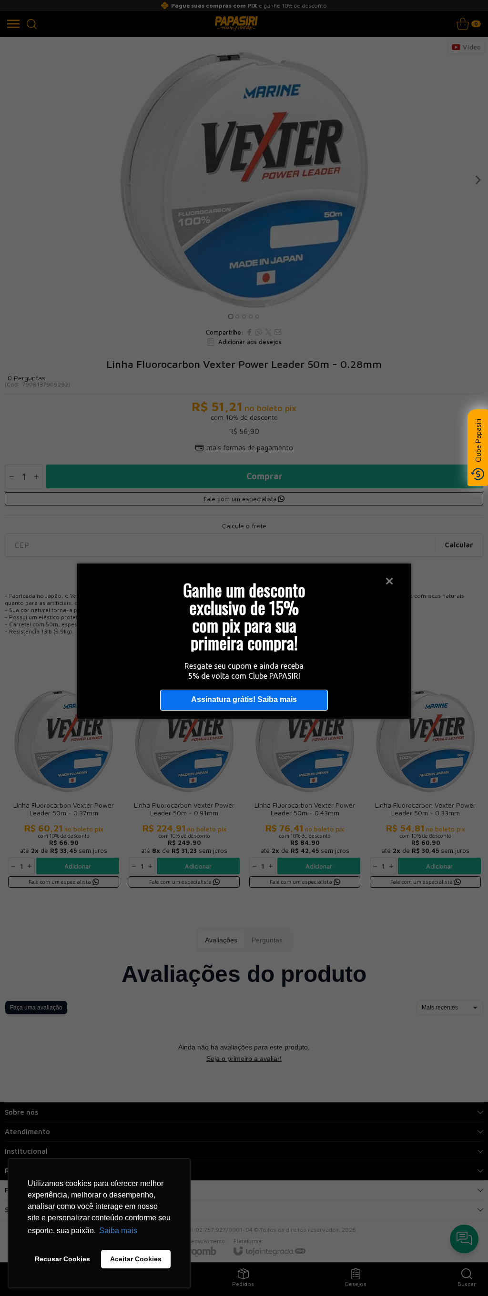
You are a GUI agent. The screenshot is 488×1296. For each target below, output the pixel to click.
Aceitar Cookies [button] (136, 1259)
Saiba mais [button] (118, 1231)
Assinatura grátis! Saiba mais (244, 699)
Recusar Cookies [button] (62, 1259)
